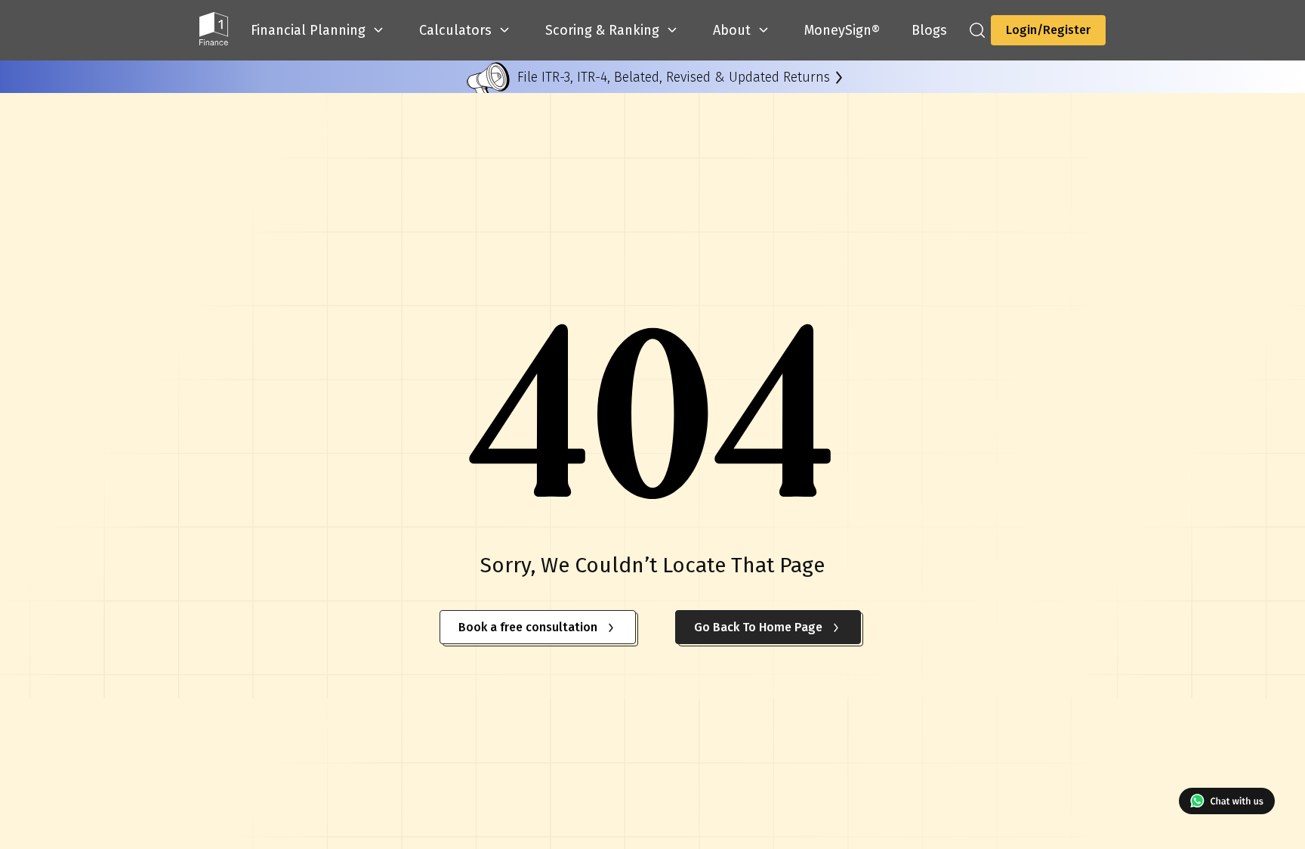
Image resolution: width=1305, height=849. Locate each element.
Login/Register (1048, 30)
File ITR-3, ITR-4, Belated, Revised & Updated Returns (673, 77)
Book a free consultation (527, 627)
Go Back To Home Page (758, 627)
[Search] (977, 30)
